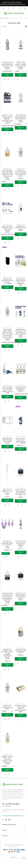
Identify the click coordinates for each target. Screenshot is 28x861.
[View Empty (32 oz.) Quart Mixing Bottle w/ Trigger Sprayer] (21, 369)
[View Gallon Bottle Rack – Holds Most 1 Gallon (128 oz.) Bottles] (7, 420)
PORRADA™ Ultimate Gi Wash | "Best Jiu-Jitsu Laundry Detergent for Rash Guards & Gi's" (7, 759)
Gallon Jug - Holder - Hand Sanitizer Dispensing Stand (20, 440)
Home (2, 18)
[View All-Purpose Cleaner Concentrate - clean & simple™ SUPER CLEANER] (7, 208)
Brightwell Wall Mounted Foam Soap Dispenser (20, 227)
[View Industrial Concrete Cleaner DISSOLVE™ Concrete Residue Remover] (21, 576)
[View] (7, 45)
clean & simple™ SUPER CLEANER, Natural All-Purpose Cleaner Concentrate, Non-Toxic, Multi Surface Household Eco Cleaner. (7, 334)
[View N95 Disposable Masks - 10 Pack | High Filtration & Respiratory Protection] (21, 688)
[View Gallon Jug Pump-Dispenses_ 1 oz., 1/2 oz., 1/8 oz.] (7, 471)
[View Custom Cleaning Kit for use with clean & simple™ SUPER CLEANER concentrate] (7, 368)
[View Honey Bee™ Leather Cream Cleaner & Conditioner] (21, 524)
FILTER (5, 26)
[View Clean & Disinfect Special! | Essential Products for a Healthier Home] (21, 261)
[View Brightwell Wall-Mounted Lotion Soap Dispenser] (7, 261)
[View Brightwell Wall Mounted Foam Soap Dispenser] (21, 208)
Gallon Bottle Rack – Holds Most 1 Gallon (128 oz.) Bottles (7, 440)
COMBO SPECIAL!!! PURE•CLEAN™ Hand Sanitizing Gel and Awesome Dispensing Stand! (20, 332)
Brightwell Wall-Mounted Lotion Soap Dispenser (7, 280)
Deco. (18, 846)
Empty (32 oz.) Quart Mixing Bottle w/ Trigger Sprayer (20, 388)
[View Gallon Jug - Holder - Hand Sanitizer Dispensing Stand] (21, 420)
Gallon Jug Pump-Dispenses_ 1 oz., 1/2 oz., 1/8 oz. (7, 491)
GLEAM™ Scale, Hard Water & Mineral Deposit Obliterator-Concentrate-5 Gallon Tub (20, 492)
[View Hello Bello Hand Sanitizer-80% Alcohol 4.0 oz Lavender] (7, 523)
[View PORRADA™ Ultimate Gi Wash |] (7, 738)
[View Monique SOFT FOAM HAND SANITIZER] (21, 632)
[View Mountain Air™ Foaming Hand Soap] (7, 688)
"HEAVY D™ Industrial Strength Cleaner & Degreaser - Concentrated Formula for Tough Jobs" (7, 118)
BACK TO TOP (14, 857)
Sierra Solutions (7, 61)
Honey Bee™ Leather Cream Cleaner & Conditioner (20, 543)
